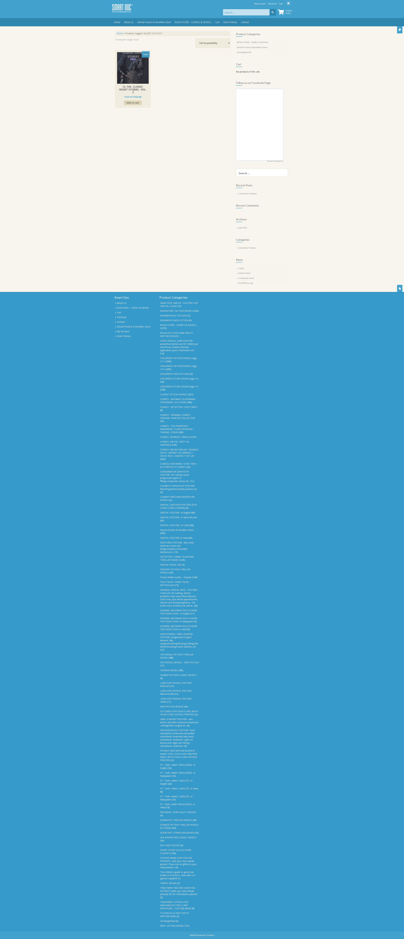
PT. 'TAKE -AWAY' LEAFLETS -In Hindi (179, 788)
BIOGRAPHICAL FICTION (173, 315)
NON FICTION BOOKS (171, 706)
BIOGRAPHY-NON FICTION (174, 320)
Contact (245, 22)
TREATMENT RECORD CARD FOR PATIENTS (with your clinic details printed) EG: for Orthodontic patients (178, 891)
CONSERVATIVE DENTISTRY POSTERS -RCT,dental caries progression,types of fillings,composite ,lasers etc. (175, 476)
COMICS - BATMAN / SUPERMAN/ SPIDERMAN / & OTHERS (177, 401)
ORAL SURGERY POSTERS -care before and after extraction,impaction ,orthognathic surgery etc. (179, 722)
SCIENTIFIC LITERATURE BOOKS (177, 832)
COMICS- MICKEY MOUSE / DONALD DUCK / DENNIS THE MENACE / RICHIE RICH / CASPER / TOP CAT (179, 452)
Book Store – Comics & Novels (133, 307)
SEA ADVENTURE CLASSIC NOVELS (178, 837)
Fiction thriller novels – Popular (176, 577)
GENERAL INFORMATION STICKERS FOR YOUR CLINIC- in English (178, 612)
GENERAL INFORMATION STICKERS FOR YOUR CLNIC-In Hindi (178, 628)
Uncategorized (244, 52)
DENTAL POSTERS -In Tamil (174, 525)
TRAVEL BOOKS (168, 883)
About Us (129, 22)
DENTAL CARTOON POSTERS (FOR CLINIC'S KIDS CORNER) (178, 506)
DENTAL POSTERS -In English (175, 512)
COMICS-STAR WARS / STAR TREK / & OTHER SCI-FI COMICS (178, 465)
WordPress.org (246, 283)
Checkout (272, 3)
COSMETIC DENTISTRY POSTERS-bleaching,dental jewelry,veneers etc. (179, 487)
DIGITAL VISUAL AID (170, 564)
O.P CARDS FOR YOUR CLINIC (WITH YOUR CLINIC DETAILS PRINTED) (179, 713)
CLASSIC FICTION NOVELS (173, 394)
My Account (260, 3)
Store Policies (230, 22)
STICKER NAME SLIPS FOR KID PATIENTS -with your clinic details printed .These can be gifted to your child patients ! (178, 862)
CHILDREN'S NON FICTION (174, 373)
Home (117, 22)
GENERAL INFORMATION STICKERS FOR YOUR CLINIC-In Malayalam (178, 620)
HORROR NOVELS (169, 670)
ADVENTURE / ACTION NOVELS (176, 310)
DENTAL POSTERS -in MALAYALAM (178, 517)
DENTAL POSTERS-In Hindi (174, 537)
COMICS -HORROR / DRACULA (176, 436)
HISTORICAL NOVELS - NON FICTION (179, 662)
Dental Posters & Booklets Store (154, 22)
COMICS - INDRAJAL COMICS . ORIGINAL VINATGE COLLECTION (177, 416)
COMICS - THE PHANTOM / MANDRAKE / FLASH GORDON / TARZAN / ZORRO (176, 429)
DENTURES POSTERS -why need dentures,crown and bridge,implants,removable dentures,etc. (176, 547)
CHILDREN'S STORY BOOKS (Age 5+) (179, 386)
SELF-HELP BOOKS (170, 845)
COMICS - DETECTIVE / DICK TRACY (178, 406)
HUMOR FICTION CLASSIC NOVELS (178, 675)
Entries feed (244, 273)
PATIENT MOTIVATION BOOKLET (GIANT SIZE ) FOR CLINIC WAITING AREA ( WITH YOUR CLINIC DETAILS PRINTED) (178, 755)
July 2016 (243, 227)
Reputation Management (275, 161)
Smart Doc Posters (248, 193)
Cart (281, 3)
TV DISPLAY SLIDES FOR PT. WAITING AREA (175, 915)
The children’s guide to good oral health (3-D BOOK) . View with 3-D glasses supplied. (177, 875)
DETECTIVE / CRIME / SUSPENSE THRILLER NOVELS (177, 558)
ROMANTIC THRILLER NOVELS (176, 820)
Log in (241, 268)
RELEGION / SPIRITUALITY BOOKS (178, 812)
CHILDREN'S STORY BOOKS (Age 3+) (179, 378)
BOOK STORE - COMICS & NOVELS (252, 42)
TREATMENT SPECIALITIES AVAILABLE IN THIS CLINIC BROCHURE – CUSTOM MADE (175, 905)
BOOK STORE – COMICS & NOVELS (193, 22)
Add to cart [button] (132, 102)
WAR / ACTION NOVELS (172, 925)
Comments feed (246, 278)
